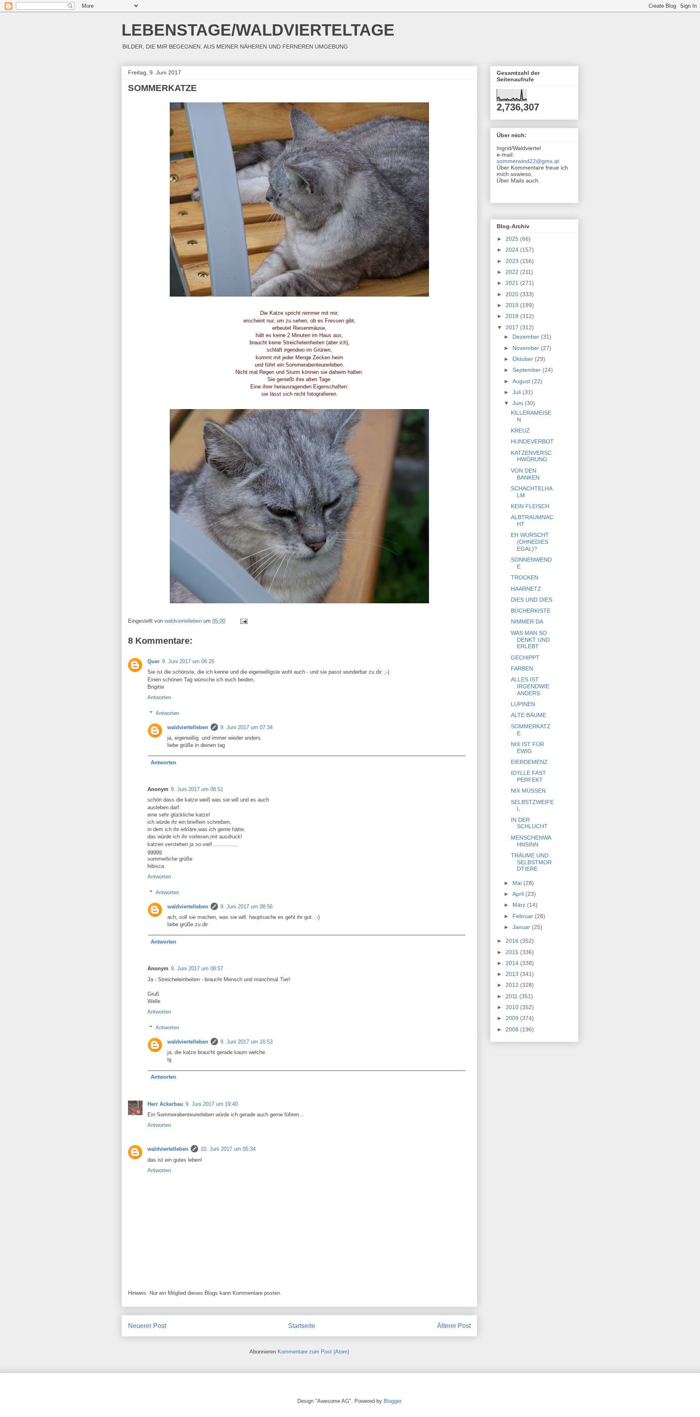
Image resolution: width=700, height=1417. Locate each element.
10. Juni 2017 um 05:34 (228, 1149)
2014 (513, 963)
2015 (513, 952)
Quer (153, 661)
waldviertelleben (187, 727)
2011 (512, 996)
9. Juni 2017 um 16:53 (246, 1042)
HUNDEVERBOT (532, 441)
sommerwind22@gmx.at (528, 161)
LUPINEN (523, 704)
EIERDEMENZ (529, 762)
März (519, 905)
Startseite (301, 1325)
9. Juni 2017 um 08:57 (197, 968)
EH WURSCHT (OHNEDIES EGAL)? (530, 542)
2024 (513, 249)
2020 (513, 294)
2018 (513, 316)
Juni (518, 403)
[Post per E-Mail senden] (243, 621)
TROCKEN (524, 577)
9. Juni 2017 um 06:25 (188, 661)
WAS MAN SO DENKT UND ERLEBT (530, 640)
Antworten (159, 697)
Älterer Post (454, 1325)
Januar (522, 927)
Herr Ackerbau (165, 1104)
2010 (513, 1007)
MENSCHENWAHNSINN (531, 841)
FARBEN (522, 668)
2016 (513, 941)
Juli (517, 392)
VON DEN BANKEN (525, 474)
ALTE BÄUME (528, 715)
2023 (513, 261)
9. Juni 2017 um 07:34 (246, 727)
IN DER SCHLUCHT (529, 823)
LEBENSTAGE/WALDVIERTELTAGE (258, 30)
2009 (513, 1018)
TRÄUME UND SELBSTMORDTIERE (531, 862)
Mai (517, 883)
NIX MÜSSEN (528, 790)
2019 (513, 305)
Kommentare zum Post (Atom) (313, 1352)
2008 (513, 1029)
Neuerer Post (147, 1325)
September (527, 370)
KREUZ (520, 430)
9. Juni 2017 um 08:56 (246, 907)
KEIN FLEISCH (530, 506)
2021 (513, 283)
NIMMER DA (527, 621)
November (526, 348)
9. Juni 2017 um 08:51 (197, 789)
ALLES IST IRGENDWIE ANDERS (530, 686)
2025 (513, 238)
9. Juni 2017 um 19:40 (212, 1104)
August (522, 381)
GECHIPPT (525, 657)
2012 (513, 985)
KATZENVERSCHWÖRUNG (531, 456)
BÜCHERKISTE (531, 610)
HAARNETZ (526, 588)
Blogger (392, 1401)
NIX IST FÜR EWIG (527, 747)
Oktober (523, 359)
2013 (513, 974)
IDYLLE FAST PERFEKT (528, 776)
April (518, 894)
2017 (513, 327)
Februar (523, 916)
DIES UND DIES (531, 599)
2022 (513, 272)
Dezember (526, 336)
